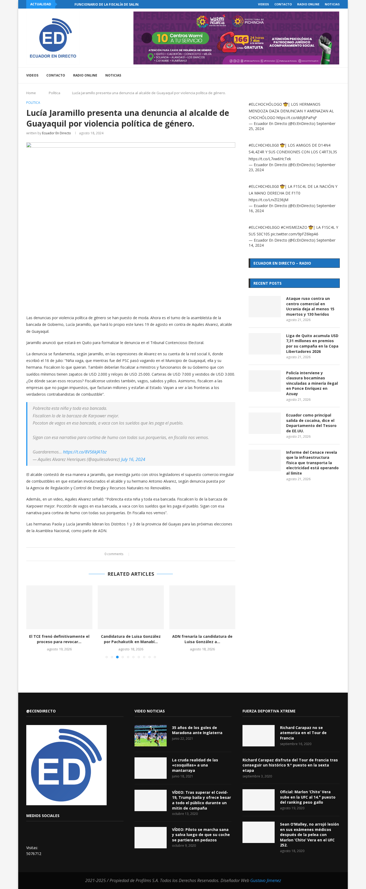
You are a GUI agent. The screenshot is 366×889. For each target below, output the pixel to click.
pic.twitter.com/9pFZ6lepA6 (294, 233)
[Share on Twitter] (141, 554)
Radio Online (308, 4)
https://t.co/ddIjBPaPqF (297, 117)
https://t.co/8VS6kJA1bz (85, 452)
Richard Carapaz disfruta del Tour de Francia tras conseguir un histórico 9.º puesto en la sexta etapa (290, 765)
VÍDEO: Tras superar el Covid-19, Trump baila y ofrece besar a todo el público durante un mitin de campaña (201, 800)
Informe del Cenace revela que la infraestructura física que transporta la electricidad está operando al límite (312, 463)
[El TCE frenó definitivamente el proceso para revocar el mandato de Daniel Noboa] (59, 607)
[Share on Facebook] (136, 554)
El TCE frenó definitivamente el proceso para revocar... (59, 639)
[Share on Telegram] (156, 554)
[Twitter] (301, 75)
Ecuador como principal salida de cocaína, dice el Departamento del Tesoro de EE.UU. (311, 423)
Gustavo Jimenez (265, 880)
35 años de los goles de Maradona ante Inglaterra (197, 730)
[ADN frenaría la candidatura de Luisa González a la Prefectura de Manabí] (202, 607)
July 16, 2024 (133, 459)
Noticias (332, 4)
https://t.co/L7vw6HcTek (270, 158)
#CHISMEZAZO (294, 227)
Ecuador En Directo (56, 133)
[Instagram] (306, 75)
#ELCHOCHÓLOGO (265, 104)
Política (54, 92)
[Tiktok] (329, 75)
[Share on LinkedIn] (146, 554)
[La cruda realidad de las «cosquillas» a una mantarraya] (151, 768)
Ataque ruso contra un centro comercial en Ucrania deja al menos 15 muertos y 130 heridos (310, 306)
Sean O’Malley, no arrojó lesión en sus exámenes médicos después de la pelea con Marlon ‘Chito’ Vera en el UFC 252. (309, 835)
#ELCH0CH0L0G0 (264, 145)
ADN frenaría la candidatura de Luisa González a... (202, 639)
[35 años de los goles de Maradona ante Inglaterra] (151, 735)
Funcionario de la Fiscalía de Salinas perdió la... (119, 4)
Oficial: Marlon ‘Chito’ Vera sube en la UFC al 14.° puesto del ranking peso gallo (307, 797)
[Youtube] (312, 75)
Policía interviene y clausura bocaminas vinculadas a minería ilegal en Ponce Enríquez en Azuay (312, 383)
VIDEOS (263, 4)
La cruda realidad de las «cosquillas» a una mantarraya (195, 765)
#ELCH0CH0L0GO (264, 227)
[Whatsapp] (323, 75)
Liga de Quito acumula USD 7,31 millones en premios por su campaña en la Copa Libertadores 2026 (312, 343)
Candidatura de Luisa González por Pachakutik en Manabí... (130, 639)
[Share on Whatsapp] (151, 554)
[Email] (318, 75)
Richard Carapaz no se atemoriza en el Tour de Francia (303, 733)
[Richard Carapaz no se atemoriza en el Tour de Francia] (258, 735)
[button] (62, 4)
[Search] (337, 75)
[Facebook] (295, 75)
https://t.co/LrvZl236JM (268, 199)
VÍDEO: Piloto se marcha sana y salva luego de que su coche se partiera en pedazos (201, 834)
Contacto (283, 4)
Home (31, 92)
